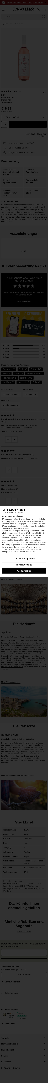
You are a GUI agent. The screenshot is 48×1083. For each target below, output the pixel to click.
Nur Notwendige (24, 565)
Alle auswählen (24, 571)
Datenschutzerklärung (23, 547)
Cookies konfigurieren (24, 558)
